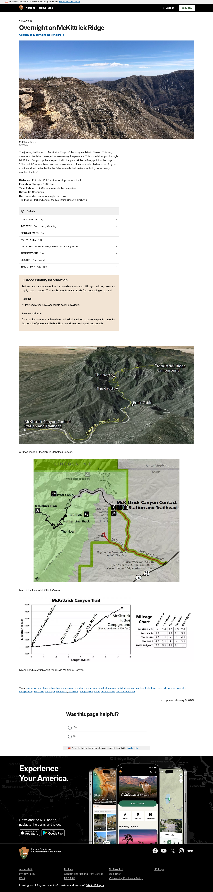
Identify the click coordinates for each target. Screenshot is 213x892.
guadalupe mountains (74, 688)
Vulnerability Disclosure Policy (126, 878)
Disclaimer (115, 873)
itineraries (39, 691)
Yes (75, 727)
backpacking (26, 691)
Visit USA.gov (95, 885)
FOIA (22, 878)
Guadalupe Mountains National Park (41, 34)
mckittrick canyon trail (128, 688)
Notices (68, 869)
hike (153, 688)
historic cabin (108, 691)
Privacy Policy (27, 873)
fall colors (73, 691)
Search (169, 7)
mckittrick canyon (107, 688)
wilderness (61, 691)
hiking (167, 688)
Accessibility (26, 869)
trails (147, 688)
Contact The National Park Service (83, 873)
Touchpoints (132, 747)
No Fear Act (116, 869)
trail (142, 688)
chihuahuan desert (125, 691)
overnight (50, 691)
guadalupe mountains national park (44, 688)
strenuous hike (178, 688)
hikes (159, 688)
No (75, 736)
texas (97, 691)
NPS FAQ (69, 878)
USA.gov (159, 869)
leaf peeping (86, 691)
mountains (91, 688)
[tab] (70, 240)
